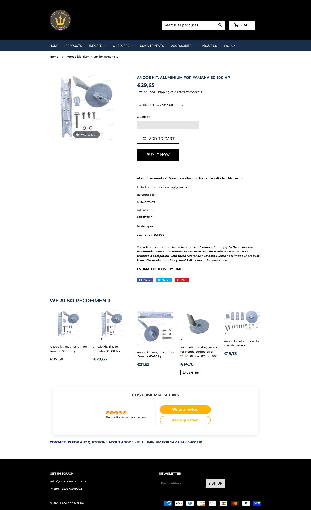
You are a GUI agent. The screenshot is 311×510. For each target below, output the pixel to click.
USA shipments (152, 45)
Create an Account (217, 15)
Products (74, 45)
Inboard (96, 45)
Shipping (163, 92)
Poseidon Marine (72, 502)
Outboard (121, 45)
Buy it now (158, 154)
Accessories (181, 45)
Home (54, 45)
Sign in (195, 15)
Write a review (185, 409)
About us (209, 45)
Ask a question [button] (185, 420)
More (229, 46)
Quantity (143, 117)
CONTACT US (60, 442)
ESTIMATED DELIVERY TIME (159, 269)
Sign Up (215, 483)
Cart (245, 25)
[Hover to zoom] (87, 107)
